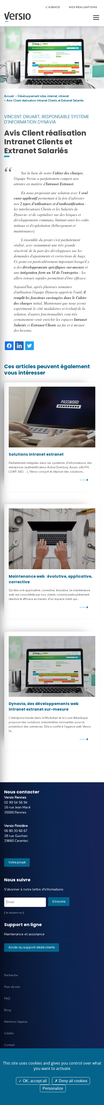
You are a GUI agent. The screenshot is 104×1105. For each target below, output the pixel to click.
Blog (7, 1010)
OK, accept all (34, 1081)
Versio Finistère (16, 825)
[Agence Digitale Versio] (17, 17)
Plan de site (12, 987)
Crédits (9, 1033)
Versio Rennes (15, 797)
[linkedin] (19, 345)
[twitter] (29, 345)
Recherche (11, 975)
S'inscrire (58, 901)
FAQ (7, 998)
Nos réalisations (83, 7)
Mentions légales (16, 1022)
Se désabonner (14, 912)
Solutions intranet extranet (36, 454)
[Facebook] (9, 345)
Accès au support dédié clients (31, 947)
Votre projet (17, 862)
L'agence (53, 7)
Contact (9, 1045)
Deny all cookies (72, 1081)
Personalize (53, 1088)
